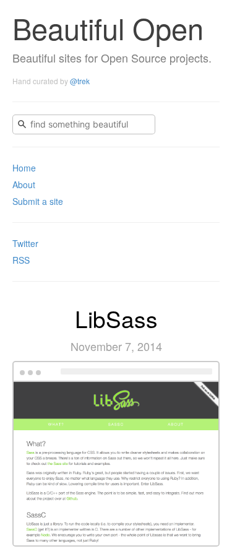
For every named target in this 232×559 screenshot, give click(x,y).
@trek (80, 81)
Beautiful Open (108, 27)
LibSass (116, 318)
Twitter (25, 243)
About (23, 184)
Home (24, 168)
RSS (21, 260)
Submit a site (37, 201)
